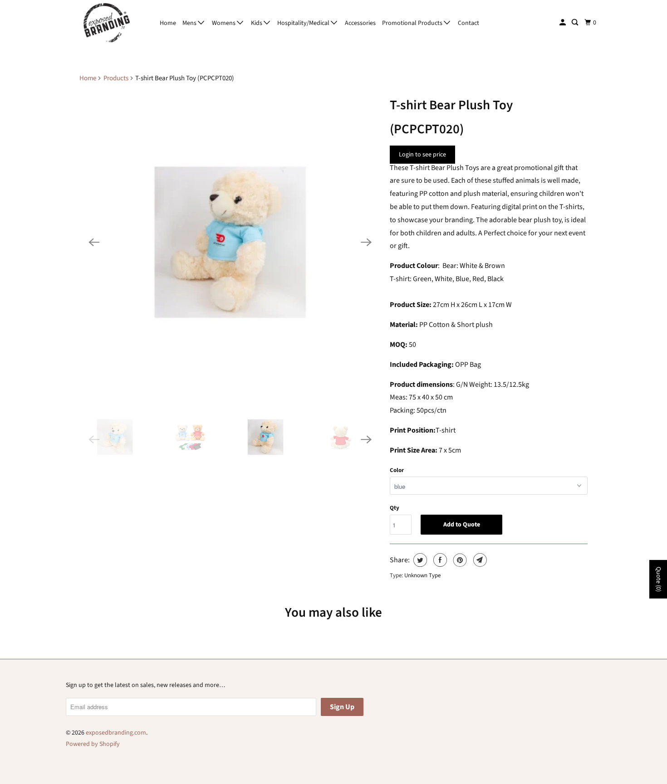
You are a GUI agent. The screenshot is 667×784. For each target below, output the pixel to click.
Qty (394, 508)
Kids (257, 23)
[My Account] (563, 23)
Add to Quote (461, 524)
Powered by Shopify (93, 744)
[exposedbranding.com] (106, 23)
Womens (224, 23)
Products (115, 78)
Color (397, 470)
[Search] (575, 23)
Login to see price (422, 154)
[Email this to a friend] (479, 560)
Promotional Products (413, 23)
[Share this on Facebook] (439, 560)
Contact (468, 23)
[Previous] (94, 242)
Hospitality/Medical (304, 23)
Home (168, 23)
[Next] (366, 242)
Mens (190, 23)
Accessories (360, 23)
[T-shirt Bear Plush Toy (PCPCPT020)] (230, 242)
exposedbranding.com (116, 732)
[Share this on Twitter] (419, 560)
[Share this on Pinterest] (459, 560)
